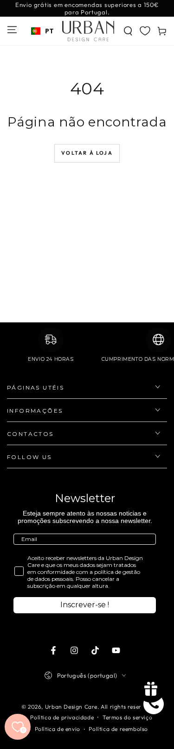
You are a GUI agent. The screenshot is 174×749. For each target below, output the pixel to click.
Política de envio (57, 728)
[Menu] (12, 30)
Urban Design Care (71, 706)
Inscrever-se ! (84, 604)
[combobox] (42, 31)
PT (49, 30)
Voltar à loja (87, 153)
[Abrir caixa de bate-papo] (154, 704)
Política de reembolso (118, 728)
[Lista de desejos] (145, 30)
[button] (128, 31)
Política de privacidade (62, 717)
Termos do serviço (127, 717)
